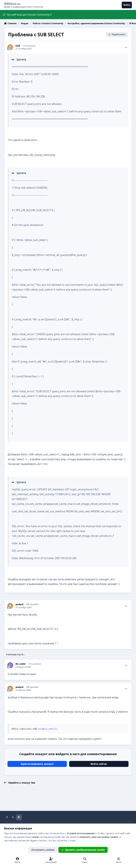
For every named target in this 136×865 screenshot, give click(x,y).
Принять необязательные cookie (85, 849)
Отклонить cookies (42, 849)
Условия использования (81, 833)
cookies (35, 837)
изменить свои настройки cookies (98, 837)
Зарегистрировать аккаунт (37, 763)
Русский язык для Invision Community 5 (29, 14)
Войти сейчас (99, 763)
